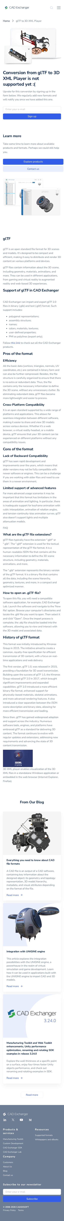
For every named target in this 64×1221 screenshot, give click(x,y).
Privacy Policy (9, 1210)
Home (6, 21)
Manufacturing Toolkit (13, 1139)
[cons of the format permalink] (35, 449)
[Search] (51, 7)
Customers (8, 1162)
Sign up (32, 116)
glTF (6, 238)
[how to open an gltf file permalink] (42, 593)
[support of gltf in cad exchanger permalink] (5, 295)
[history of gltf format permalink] (41, 637)
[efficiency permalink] (18, 361)
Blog (5, 1171)
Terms (21, 1210)
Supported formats (44, 1135)
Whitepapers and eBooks (46, 1139)
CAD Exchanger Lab (12, 1152)
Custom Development (13, 1143)
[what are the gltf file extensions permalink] (53, 534)
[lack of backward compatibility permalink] (49, 456)
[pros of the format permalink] (34, 353)
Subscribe (32, 1199)
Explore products (33, 161)
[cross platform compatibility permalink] (46, 405)
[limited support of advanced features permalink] (58, 488)
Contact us (33, 169)
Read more (32, 1095)
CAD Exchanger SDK (12, 1147)
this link (15, 343)
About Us (7, 1166)
